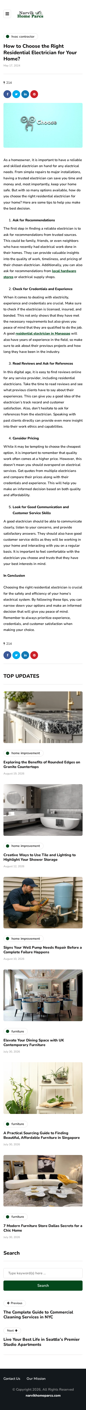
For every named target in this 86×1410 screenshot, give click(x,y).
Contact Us (11, 1378)
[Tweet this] (16, 94)
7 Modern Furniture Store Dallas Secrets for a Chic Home (42, 1228)
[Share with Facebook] (7, 94)
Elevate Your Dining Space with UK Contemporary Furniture (33, 1042)
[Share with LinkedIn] (25, 94)
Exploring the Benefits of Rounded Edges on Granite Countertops (41, 764)
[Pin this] (34, 94)
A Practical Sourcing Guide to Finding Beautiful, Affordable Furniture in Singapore (41, 1135)
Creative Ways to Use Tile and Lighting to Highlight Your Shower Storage (39, 857)
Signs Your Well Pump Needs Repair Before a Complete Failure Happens (42, 950)
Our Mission (36, 1378)
